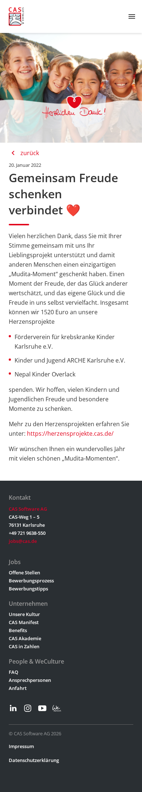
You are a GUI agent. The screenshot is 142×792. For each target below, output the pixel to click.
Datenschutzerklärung (34, 760)
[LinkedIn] (13, 708)
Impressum (21, 746)
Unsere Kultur (24, 614)
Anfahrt (18, 688)
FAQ (13, 672)
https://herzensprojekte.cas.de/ (70, 433)
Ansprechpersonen (30, 680)
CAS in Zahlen (24, 646)
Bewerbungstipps (28, 588)
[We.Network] (56, 708)
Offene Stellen (24, 572)
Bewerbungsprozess (31, 580)
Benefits (18, 630)
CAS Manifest (24, 622)
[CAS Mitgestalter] (16, 16)
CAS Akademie (25, 638)
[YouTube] (42, 708)
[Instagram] (27, 708)
